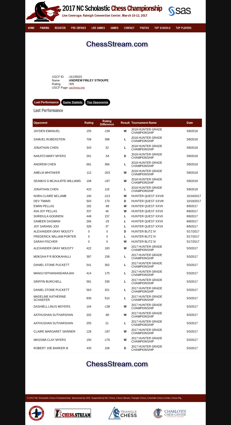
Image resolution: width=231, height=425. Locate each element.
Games (114, 28)
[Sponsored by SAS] (180, 16)
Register (60, 28)
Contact (129, 28)
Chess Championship (112, 8)
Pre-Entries (78, 28)
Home (31, 28)
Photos (144, 28)
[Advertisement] (115, 61)
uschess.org (77, 87)
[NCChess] (36, 421)
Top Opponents (97, 102)
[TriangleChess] (123, 419)
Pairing (44, 28)
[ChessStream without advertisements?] (115, 51)
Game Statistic (73, 102)
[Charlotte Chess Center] (170, 418)
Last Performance (46, 102)
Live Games (98, 28)
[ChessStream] (73, 417)
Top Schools (162, 28)
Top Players (183, 28)
